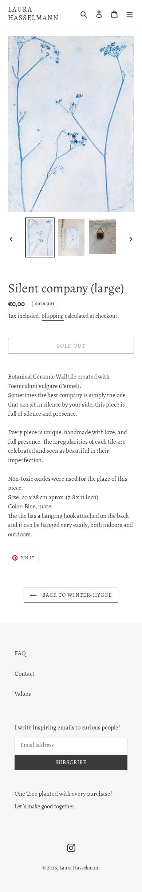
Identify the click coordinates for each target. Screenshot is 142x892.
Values (23, 693)
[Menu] (129, 13)
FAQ (20, 653)
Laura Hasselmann (33, 13)
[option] (40, 237)
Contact (25, 673)
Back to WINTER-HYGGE (76, 595)
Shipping (53, 316)
